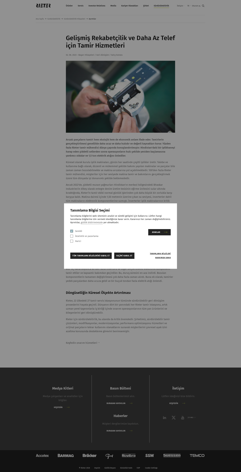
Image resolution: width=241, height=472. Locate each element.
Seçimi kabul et (124, 255)
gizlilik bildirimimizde (92, 222)
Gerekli (78, 231)
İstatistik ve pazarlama (86, 236)
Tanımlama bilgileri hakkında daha (160, 255)
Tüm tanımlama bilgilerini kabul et (91, 255)
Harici (78, 241)
